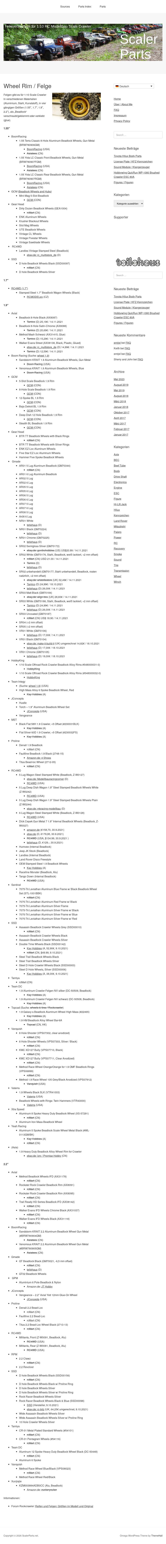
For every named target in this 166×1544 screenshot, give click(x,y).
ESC (116, 493)
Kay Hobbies (34, 694)
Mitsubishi (119, 526)
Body (117, 471)
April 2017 (120, 418)
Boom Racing (35, 364)
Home (117, 99)
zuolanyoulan (49, 1490)
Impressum (120, 115)
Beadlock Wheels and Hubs (35, 191)
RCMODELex (35, 297)
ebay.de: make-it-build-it (40, 643)
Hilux (117, 510)
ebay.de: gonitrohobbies (40, 550)
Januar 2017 (121, 434)
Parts (103, 6)
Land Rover (120, 521)
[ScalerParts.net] (83, 58)
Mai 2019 (119, 390)
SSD (29, 1405)
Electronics (120, 482)
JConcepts (33, 711)
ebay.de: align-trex (37, 597)
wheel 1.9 (42, 355)
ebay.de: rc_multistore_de (41, 255)
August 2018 (121, 396)
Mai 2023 (119, 379)
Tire (116, 565)
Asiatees (32, 153)
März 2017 (120, 423)
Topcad (31, 1024)
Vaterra (31, 1096)
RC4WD (32, 783)
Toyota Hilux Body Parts (128, 156)
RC (116, 543)
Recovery (119, 548)
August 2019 (121, 385)
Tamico (31, 322)
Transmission (121, 571)
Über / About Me (123, 104)
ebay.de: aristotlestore (39, 580)
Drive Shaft (120, 476)
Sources (65, 6)
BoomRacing (34, 149)
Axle (116, 454)
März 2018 (120, 401)
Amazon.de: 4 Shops (39, 758)
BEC (116, 460)
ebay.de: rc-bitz (35, 1409)
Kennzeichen (121, 515)
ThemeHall (156, 1535)
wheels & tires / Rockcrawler (46, 1007)
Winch (117, 582)
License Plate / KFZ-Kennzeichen (133, 161)
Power (117, 537)
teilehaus (32, 525)
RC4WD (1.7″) (19, 288)
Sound (117, 559)
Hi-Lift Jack (120, 504)
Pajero (117, 532)
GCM (30, 200)
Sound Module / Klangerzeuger (132, 167)
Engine (118, 487)
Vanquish (32, 1084)
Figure (117, 499)
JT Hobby (47, 1286)
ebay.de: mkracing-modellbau (44, 808)
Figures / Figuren (123, 182)
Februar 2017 (121, 429)
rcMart (31, 212)
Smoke (118, 554)
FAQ (116, 110)
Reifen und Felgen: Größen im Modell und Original (64, 1506)
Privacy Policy (122, 121)
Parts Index (84, 6)
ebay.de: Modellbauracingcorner (45, 779)
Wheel (117, 576)
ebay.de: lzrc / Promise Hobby (44, 1156)
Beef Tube (120, 465)
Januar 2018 (121, 407)
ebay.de (31, 834)
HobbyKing (33, 669)
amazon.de (33, 830)
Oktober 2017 (121, 412)
